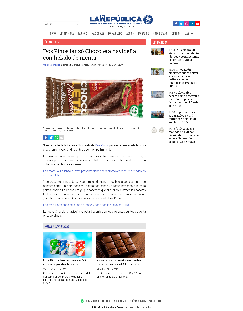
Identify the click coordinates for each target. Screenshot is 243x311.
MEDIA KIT (107, 301)
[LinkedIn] (191, 24)
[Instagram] (186, 24)
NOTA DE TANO (160, 33)
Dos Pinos (101, 145)
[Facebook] (176, 24)
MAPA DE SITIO (155, 301)
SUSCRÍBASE (120, 301)
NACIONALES (98, 33)
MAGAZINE (143, 33)
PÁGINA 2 (82, 33)
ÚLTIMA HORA (67, 33)
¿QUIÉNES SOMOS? (137, 301)
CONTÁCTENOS (93, 301)
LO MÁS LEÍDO (115, 33)
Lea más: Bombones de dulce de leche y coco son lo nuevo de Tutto (86, 205)
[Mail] (61, 137)
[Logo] (121, 23)
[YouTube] (197, 24)
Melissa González (52, 65)
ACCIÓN (130, 33)
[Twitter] (181, 24)
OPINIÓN (176, 33)
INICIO (52, 33)
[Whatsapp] (56, 137)
